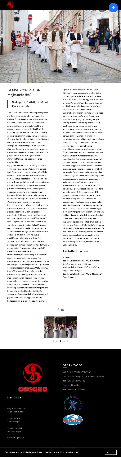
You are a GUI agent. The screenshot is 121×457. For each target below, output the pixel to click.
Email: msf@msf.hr (71, 385)
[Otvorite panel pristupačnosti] (113, 7)
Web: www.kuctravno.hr (74, 389)
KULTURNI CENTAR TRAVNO (77, 372)
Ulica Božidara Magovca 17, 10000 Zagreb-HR (83, 376)
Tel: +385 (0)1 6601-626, (74, 380)
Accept (110, 452)
